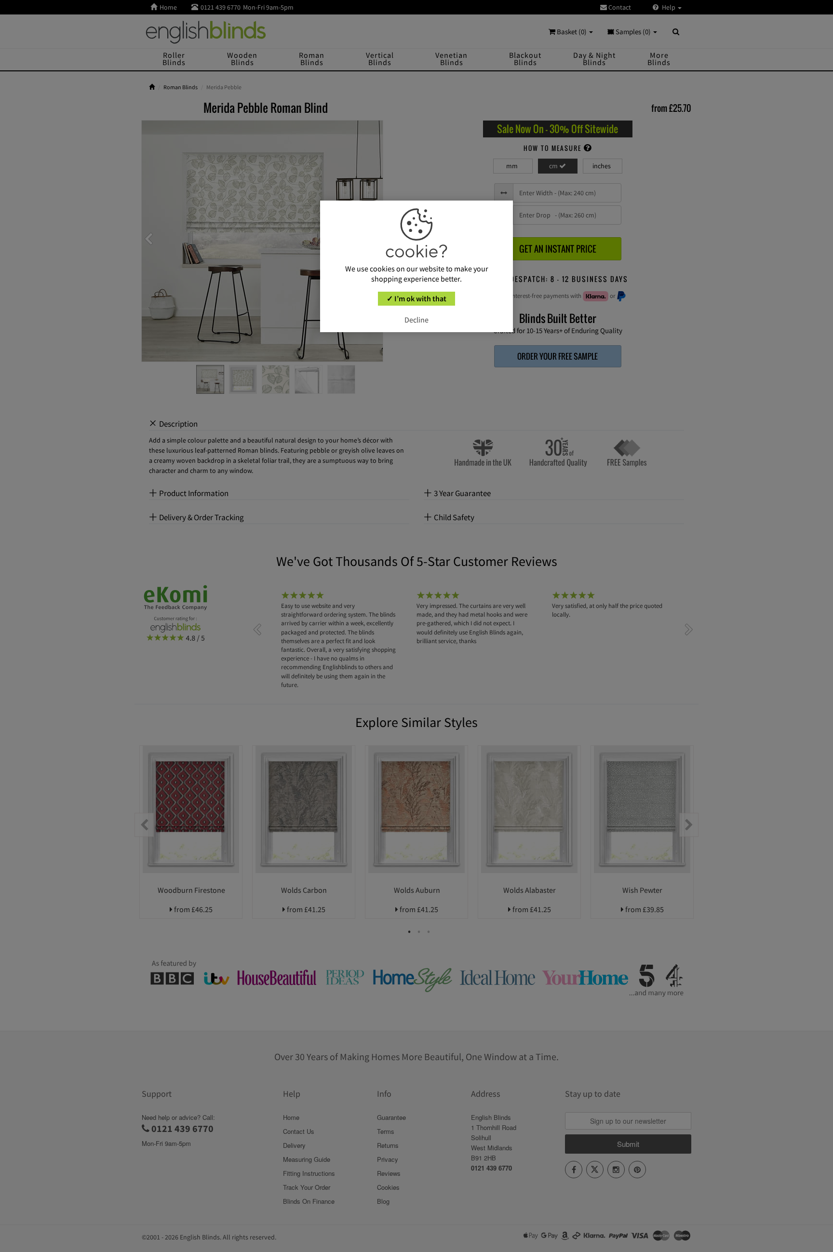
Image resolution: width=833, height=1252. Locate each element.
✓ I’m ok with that (416, 298)
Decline (416, 319)
